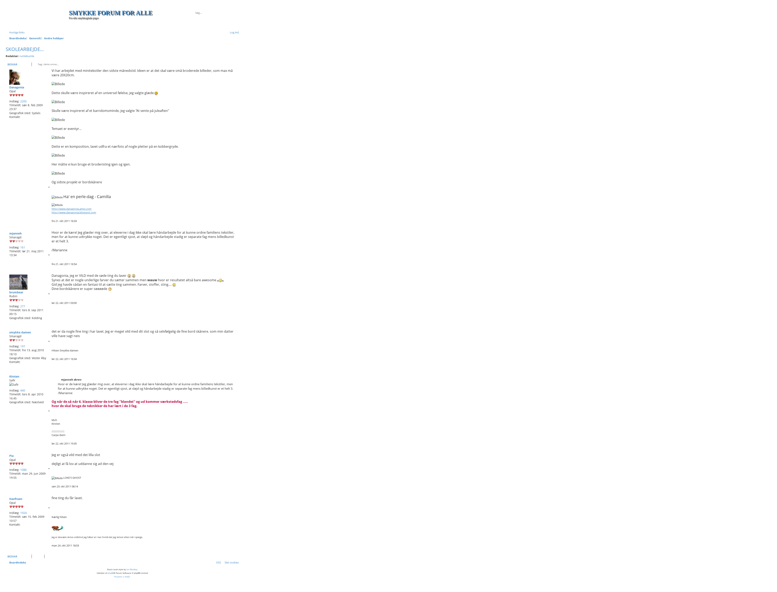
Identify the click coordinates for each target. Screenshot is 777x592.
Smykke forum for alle (110, 12)
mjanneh (15, 233)
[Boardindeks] (38, 16)
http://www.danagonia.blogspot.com (74, 212)
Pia (11, 456)
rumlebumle (26, 56)
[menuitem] (232, 32)
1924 (23, 513)
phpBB (111, 573)
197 (22, 346)
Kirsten (14, 376)
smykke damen (20, 332)
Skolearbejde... (25, 49)
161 (22, 247)
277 (22, 306)
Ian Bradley (131, 569)
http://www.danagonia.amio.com (71, 209)
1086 (23, 470)
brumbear (16, 292)
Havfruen (15, 499)
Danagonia (16, 87)
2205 (23, 101)
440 (22, 390)
